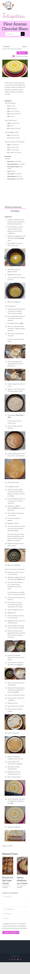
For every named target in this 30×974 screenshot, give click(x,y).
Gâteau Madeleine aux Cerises (22, 880)
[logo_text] (13, 14)
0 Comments (6, 886)
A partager (10, 846)
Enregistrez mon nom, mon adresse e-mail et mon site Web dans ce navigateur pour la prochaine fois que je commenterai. (14, 926)
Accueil (4, 49)
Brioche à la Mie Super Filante (7, 880)
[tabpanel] (15, 214)
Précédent (7, 46)
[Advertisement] (15, 191)
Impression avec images (21, 56)
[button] (3, 872)
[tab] (15, 210)
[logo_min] (8, 2)
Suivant (24, 46)
